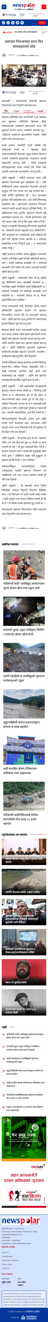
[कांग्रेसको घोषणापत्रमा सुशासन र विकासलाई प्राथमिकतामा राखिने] (24, 942)
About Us (5, 1252)
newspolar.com (20, 1312)
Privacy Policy (7, 1264)
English (42, 22)
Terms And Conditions (10, 1260)
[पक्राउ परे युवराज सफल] (24, 972)
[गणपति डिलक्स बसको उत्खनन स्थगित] (24, 881)
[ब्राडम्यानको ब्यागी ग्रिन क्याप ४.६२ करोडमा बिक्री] (24, 1002)
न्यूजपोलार (11, 55)
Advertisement (7, 1256)
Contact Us (6, 1268)
